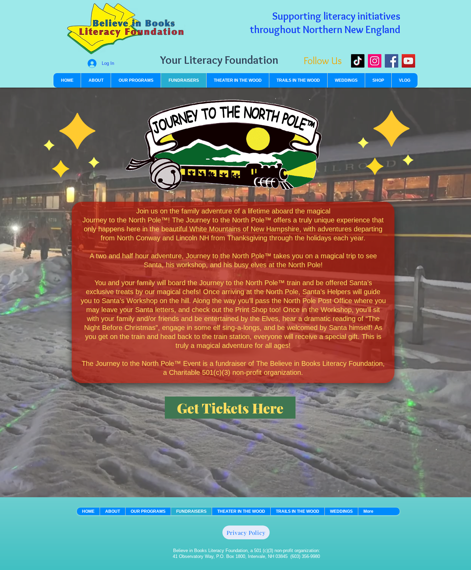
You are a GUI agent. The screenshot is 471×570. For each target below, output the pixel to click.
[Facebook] (391, 61)
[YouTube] (408, 61)
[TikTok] (357, 61)
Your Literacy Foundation (219, 60)
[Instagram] (374, 61)
